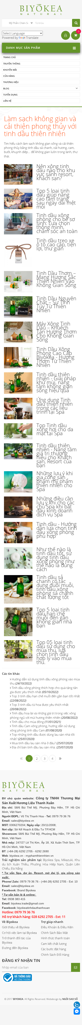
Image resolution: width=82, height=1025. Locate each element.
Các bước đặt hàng (53, 949)
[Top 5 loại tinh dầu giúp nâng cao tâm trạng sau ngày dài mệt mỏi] (18, 199)
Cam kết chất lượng (54, 944)
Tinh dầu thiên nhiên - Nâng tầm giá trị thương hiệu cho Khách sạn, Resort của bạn (56, 455)
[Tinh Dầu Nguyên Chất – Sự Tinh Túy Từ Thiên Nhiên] (18, 307)
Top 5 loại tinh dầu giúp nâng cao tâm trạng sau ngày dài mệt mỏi (56, 198)
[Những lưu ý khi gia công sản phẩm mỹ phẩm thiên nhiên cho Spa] (18, 482)
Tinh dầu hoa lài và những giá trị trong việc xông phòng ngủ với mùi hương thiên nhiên (44, 715)
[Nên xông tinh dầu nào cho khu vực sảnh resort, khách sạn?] (18, 174)
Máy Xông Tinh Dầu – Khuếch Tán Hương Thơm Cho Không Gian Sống (56, 331)
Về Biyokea (10, 922)
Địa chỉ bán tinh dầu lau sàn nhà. (42, 747)
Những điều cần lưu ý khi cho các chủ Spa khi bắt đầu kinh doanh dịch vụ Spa (55, 506)
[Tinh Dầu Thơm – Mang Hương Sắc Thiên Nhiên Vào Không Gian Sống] (18, 281)
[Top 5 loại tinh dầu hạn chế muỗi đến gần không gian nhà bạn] (18, 622)
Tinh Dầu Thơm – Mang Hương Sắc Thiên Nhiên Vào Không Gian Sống (56, 279)
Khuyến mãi (10, 69)
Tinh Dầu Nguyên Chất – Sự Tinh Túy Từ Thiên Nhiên (56, 304)
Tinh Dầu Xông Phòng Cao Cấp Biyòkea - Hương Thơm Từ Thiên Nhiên (55, 357)
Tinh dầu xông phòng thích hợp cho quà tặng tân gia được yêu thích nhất (44, 690)
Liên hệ (7, 100)
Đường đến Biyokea (15, 948)
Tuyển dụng (10, 94)
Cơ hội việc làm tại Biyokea (19, 933)
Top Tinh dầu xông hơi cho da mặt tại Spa (54, 429)
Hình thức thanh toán (55, 938)
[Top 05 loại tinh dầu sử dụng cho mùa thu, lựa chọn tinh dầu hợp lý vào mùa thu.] (18, 650)
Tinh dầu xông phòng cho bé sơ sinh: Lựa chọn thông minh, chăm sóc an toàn (56, 223)
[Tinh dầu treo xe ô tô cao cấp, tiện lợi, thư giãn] (18, 252)
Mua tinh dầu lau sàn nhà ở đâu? (42, 743)
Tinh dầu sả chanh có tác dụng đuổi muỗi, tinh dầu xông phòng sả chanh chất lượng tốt (55, 587)
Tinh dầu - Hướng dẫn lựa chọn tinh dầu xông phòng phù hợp (56, 529)
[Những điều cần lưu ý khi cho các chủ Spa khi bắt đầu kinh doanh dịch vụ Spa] (18, 507)
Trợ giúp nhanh (52, 922)
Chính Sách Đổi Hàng (55, 955)
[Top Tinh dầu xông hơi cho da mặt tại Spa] (18, 431)
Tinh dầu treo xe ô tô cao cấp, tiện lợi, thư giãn (56, 244)
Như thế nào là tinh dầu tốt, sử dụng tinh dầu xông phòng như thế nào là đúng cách (55, 559)
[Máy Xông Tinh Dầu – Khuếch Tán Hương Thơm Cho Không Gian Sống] (18, 332)
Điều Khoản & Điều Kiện (57, 927)
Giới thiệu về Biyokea (15, 927)
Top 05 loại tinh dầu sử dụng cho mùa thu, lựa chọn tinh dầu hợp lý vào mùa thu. (55, 652)
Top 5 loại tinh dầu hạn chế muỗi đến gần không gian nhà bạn (54, 617)
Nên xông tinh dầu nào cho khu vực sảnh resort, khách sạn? (55, 172)
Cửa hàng (9, 75)
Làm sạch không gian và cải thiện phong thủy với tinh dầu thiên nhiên (40, 126)
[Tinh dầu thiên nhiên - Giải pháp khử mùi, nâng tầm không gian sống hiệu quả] (18, 383)
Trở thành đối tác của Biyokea (16, 940)
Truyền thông (11, 63)
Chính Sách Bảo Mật (54, 933)
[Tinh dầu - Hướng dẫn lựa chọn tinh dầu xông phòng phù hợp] (18, 532)
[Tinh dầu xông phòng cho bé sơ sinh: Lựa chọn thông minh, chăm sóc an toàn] (18, 223)
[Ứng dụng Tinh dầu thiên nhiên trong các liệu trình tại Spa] (18, 408)
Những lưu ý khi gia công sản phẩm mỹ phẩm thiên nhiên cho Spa (54, 481)
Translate (32, 38)
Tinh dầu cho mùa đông (36, 722)
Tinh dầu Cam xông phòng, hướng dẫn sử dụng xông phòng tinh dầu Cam (42, 728)
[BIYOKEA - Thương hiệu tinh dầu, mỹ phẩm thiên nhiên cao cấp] (41, 9)
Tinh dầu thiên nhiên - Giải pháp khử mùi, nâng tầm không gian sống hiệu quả (56, 382)
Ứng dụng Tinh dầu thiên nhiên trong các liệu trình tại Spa (54, 405)
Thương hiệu (11, 82)
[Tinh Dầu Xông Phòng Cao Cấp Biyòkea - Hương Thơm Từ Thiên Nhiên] (18, 357)
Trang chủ (9, 57)
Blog (6, 88)
